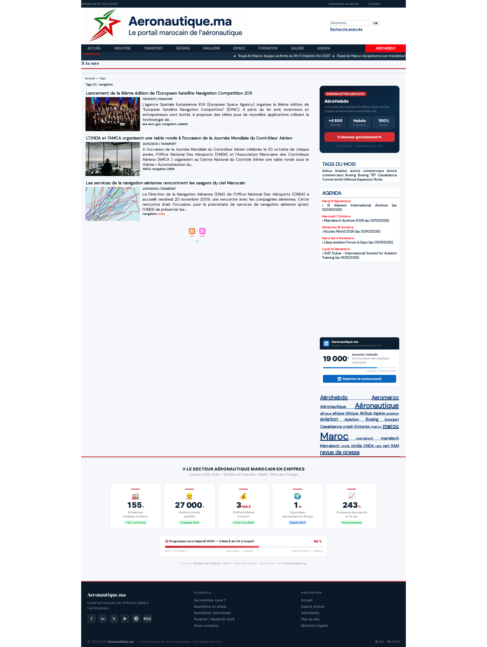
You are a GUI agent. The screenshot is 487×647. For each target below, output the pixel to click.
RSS (147, 618)
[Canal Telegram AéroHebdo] (136, 618)
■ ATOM (394, 641)
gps (158, 124)
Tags (102, 78)
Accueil (95, 48)
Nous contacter (206, 625)
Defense (183, 48)
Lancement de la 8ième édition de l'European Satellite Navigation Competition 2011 (169, 93)
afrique (326, 413)
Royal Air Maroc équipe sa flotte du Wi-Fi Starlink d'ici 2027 (264, 56)
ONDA (171, 169)
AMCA (146, 169)
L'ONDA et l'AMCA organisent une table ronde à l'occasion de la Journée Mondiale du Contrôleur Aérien (189, 138)
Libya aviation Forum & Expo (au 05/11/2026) (358, 242)
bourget (392, 419)
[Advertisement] (359, 299)
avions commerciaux (367, 171)
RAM (395, 445)
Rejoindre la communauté (362, 379)
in (103, 618)
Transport (154, 48)
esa (145, 124)
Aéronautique (333, 406)
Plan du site (310, 619)
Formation (268, 48)
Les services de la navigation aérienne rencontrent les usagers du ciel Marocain (165, 183)
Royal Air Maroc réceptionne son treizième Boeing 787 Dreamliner (368, 56)
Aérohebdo (334, 397)
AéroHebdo (310, 613)
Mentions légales (314, 625)
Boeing (350, 175)
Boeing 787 (367, 175)
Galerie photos (312, 606)
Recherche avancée (346, 29)
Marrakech (330, 445)
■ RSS (379, 641)
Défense (350, 179)
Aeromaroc (385, 397)
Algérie (379, 413)
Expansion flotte (369, 179)
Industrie (123, 48)
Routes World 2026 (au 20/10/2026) (352, 231)
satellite (183, 124)
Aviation (341, 171)
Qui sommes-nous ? (210, 600)
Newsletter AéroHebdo (212, 613)
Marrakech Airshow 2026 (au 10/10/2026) (356, 220)
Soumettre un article (344, 4)
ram (378, 446)
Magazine (212, 48)
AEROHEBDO (386, 48)
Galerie (298, 48)
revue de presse (340, 452)
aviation (392, 413)
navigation (169, 124)
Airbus (327, 171)
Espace (239, 48)
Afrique (351, 413)
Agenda (323, 48)
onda (161, 214)
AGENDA (331, 193)
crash (348, 426)
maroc (376, 427)
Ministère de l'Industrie (206, 563)
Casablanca (387, 175)
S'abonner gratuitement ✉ (359, 137)
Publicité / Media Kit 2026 (214, 619)
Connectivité (332, 179)
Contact (374, 4)
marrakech (364, 438)
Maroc (334, 436)
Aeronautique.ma (295, 563)
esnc (151, 124)
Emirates (362, 426)
